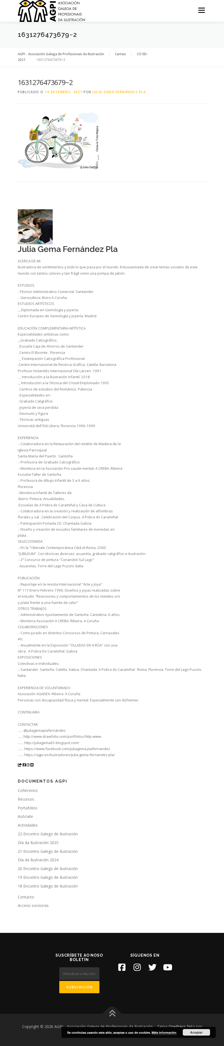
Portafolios (27, 807)
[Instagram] (137, 967)
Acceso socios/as (33, 905)
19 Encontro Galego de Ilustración (48, 877)
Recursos (26, 799)
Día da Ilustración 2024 (38, 859)
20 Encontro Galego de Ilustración (48, 868)
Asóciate (25, 816)
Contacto (26, 897)
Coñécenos (28, 790)
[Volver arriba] (112, 1014)
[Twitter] (152, 967)
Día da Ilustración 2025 (38, 842)
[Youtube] (168, 967)
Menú (201, 10)
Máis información (164, 1032)
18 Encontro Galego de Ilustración (48, 886)
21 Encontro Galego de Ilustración (48, 851)
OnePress (177, 1026)
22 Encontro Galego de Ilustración (48, 833)
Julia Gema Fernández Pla (119, 92)
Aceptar (196, 1032)
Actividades (28, 825)
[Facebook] (122, 967)
